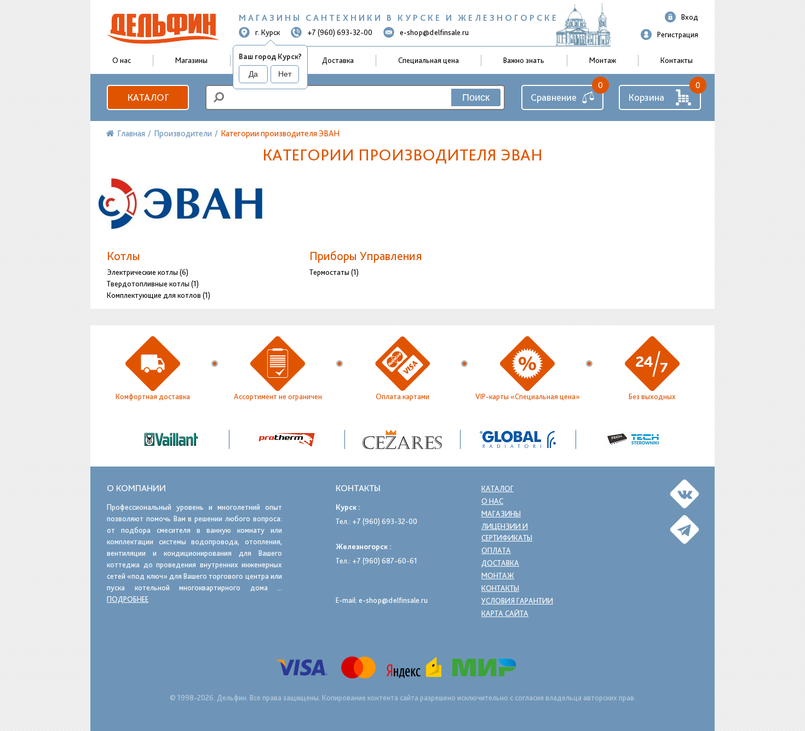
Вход (689, 17)
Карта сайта (504, 613)
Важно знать (523, 60)
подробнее (127, 599)
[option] (403, 439)
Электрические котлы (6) (147, 272)
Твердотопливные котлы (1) (153, 283)
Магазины (191, 60)
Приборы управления (365, 256)
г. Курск (267, 32)
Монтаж (602, 60)
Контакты (676, 60)
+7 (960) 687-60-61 (384, 560)
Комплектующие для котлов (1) (158, 295)
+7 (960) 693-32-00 (339, 32)
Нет (284, 74)
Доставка (338, 60)
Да (253, 74)
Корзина (646, 97)
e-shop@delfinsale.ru (434, 32)
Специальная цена (428, 60)
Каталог (148, 97)
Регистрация (677, 34)
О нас (492, 501)
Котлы (123, 256)
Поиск (476, 97)
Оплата (496, 550)
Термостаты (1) (334, 272)
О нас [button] (121, 60)
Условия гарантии (517, 600)
